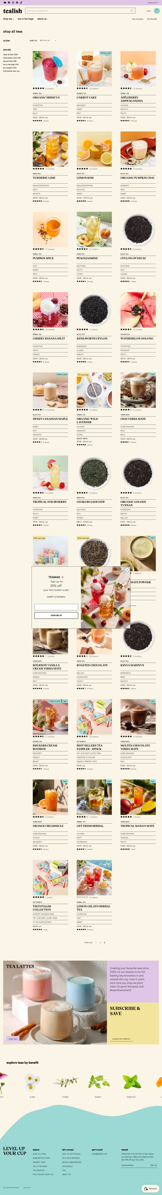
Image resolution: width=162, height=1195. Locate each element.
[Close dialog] (127, 569)
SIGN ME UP (56, 615)
